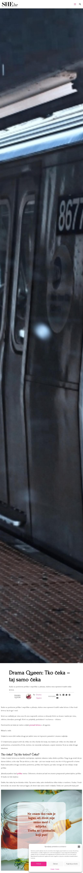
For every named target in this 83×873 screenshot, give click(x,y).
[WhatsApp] (66, 694)
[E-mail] (57, 697)
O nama (52, 869)
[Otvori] (80, 4)
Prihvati (38, 864)
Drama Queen (17, 696)
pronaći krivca (35, 725)
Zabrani (55, 864)
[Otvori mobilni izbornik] (75, 4)
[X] (60, 694)
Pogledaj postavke (72, 864)
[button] (79, 847)
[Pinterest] (69, 694)
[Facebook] (57, 694)
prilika (19, 773)
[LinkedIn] (63, 694)
